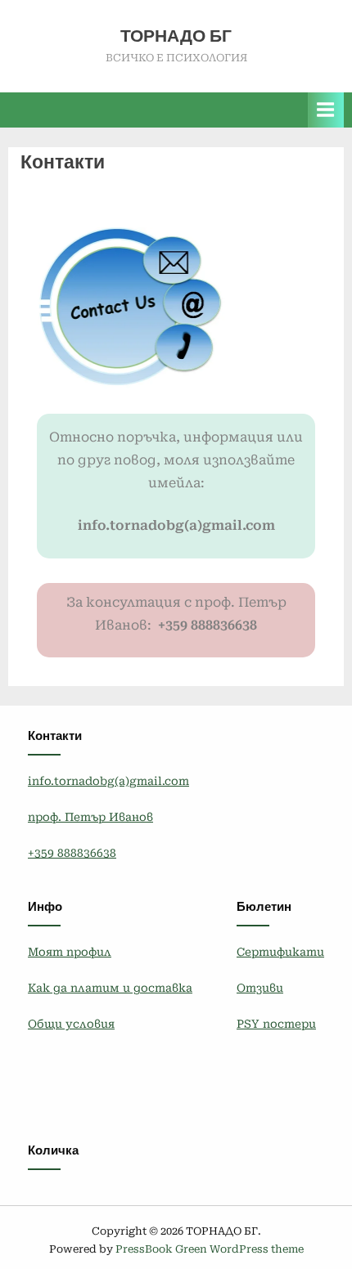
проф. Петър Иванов (90, 816)
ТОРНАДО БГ (176, 36)
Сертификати (280, 951)
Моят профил (69, 951)
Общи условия (71, 1023)
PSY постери (276, 1023)
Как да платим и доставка (110, 987)
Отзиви (260, 987)
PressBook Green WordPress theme (209, 1249)
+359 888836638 (72, 852)
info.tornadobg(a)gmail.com (108, 780)
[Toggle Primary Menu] (326, 110)
